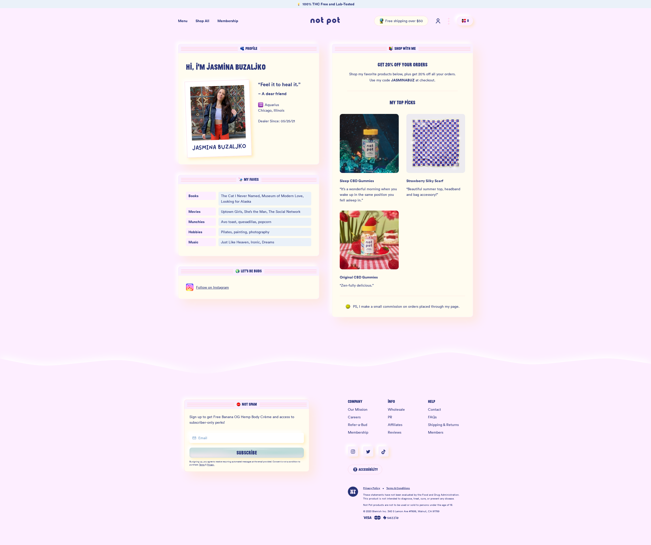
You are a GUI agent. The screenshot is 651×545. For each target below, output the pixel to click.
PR (390, 417)
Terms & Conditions (398, 488)
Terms (202, 464)
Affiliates (395, 424)
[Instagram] (355, 451)
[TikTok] (383, 451)
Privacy (210, 464)
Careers (354, 417)
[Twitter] (370, 451)
